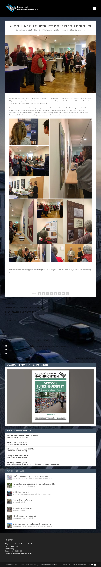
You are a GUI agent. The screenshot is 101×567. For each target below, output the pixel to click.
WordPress (53, 565)
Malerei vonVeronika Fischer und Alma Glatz (22, 436)
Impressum (66, 565)
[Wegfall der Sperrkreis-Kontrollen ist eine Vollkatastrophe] (9, 477)
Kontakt (74, 565)
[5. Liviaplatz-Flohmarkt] (9, 493)
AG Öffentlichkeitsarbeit (28, 486)
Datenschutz (82, 565)
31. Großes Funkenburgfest (22, 508)
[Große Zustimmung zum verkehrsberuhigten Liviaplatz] (9, 525)
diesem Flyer (39, 270)
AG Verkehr (25, 478)
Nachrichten (70, 30)
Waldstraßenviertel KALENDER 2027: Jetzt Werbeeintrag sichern (35, 484)
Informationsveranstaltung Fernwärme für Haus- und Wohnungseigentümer (33, 463)
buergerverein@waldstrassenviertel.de (18, 553)
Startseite (78, 30)
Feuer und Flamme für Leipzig (23, 500)
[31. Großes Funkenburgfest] (9, 509)
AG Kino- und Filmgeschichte (17, 456)
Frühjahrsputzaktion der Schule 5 (24, 516)
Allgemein (48, 30)
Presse (44, 478)
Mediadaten (30, 494)
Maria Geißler (29, 30)
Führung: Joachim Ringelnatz (17, 443)
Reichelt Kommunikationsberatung (26, 565)
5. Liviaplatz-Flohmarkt (21, 492)
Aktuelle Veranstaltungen (19, 431)
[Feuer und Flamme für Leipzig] (9, 501)
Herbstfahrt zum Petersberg (20, 450)
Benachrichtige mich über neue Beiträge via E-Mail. (23, 354)
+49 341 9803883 (16, 551)
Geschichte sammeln (59, 30)
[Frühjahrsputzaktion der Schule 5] (9, 517)
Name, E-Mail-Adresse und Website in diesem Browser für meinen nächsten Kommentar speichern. (39, 346)
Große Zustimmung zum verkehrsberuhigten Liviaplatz (32, 524)
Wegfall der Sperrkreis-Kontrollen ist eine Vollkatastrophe (33, 476)
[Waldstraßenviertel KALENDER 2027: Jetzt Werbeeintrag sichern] (9, 485)
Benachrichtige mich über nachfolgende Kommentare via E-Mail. (27, 350)
